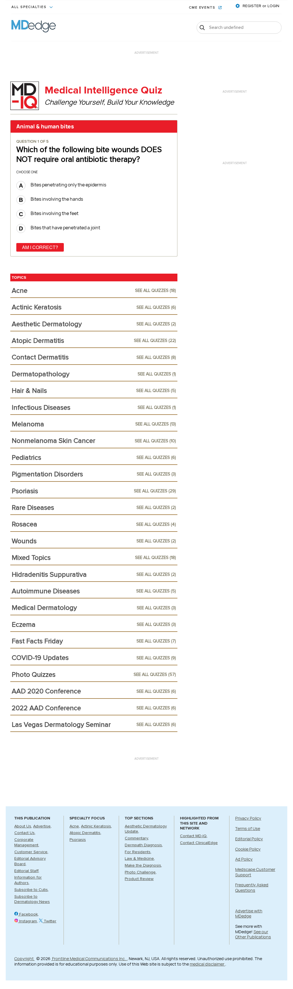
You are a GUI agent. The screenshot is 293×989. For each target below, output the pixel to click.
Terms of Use (247, 828)
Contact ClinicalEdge (199, 843)
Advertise (42, 826)
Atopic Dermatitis (85, 833)
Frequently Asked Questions (251, 887)
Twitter (49, 921)
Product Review (139, 879)
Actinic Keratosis (96, 826)
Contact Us (24, 833)
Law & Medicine (139, 859)
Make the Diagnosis (143, 865)
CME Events (203, 7)
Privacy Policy (248, 818)
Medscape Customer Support (255, 872)
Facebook (28, 914)
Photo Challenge (140, 872)
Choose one (27, 172)
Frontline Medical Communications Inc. (89, 958)
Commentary (136, 838)
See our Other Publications (253, 934)
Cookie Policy (248, 849)
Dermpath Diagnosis (143, 845)
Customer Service (30, 852)
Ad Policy (244, 859)
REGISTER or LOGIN (260, 6)
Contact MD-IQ (193, 836)
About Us (22, 826)
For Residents (138, 852)
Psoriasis (78, 840)
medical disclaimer (207, 964)
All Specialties (29, 7)
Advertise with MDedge (248, 913)
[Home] (33, 27)
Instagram (27, 921)
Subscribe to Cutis (31, 890)
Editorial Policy (249, 838)
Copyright (24, 958)
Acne (74, 826)
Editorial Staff (26, 871)
